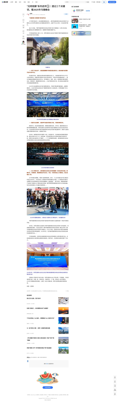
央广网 (28, 353)
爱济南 (28, 333)
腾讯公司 (46, 400)
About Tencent (33, 394)
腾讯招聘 (53, 394)
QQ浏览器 (60, 394)
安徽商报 (28, 343)
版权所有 (49, 400)
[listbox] (48, 324)
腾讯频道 (64, 394)
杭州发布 (28, 303)
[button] (87, 11)
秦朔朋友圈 (29, 313)
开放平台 (45, 394)
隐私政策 (41, 394)
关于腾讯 (28, 394)
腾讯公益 (56, 394)
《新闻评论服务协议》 (43, 357)
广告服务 (49, 394)
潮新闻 (28, 323)
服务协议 (38, 394)
